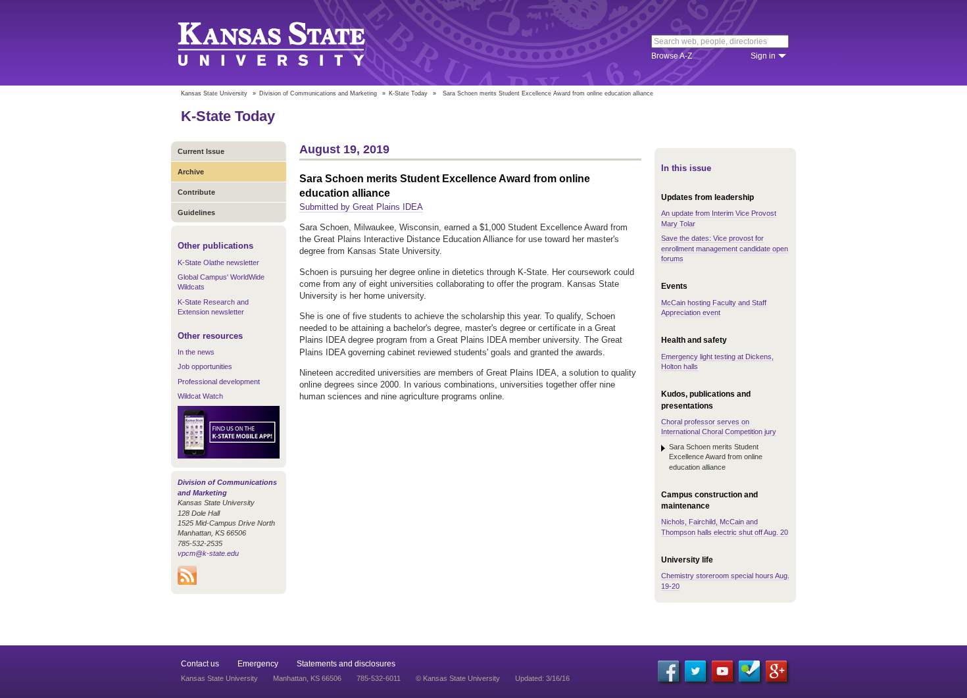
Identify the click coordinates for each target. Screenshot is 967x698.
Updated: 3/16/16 (542, 678)
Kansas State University (288, 43)
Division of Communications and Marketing (318, 93)
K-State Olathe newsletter (218, 262)
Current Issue (201, 151)
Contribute (196, 192)
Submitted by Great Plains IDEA (361, 207)
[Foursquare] (749, 671)
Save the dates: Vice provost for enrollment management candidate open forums (724, 248)
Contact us (200, 663)
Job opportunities (205, 366)
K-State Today (408, 93)
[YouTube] (722, 671)
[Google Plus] (776, 671)
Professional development (219, 382)
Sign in (763, 56)
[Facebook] (668, 671)
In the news (196, 352)
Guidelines (196, 212)
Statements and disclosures (346, 663)
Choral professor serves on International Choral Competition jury (718, 427)
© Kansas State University (458, 678)
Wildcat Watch (200, 396)
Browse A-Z (671, 56)
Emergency (257, 663)
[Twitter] (695, 671)
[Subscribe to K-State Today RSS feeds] (187, 582)
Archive (191, 172)
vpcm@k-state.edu (208, 553)
